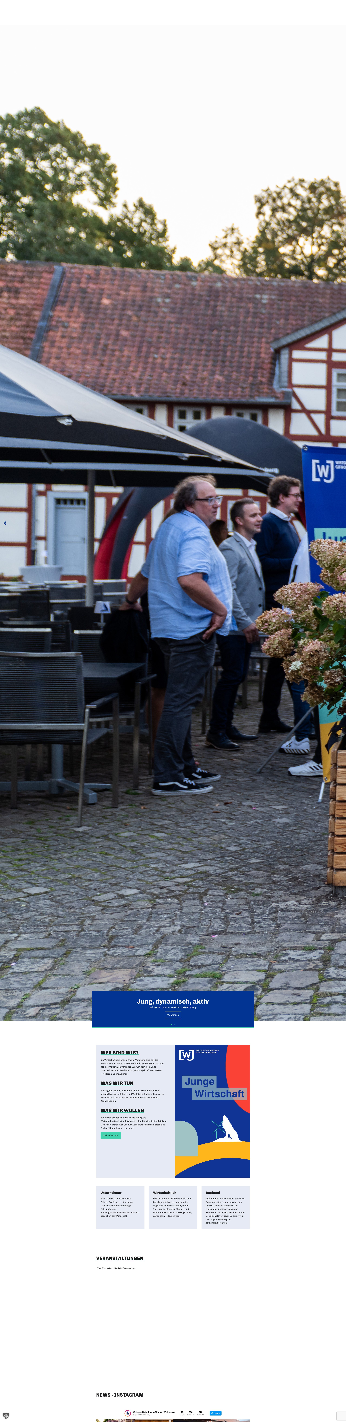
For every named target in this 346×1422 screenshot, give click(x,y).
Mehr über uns (111, 1135)
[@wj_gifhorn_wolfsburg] (127, 1413)
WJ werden (173, 1015)
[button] (6, 1416)
